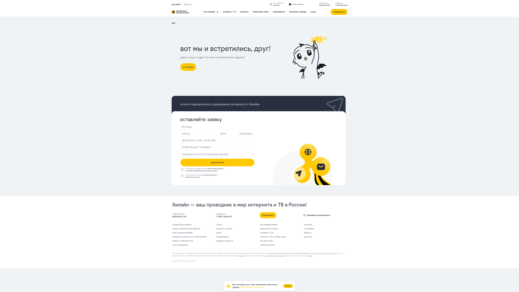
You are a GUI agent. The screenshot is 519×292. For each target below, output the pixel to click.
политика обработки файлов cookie (324, 253)
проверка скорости (224, 241)
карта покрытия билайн (182, 233)
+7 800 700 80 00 (341, 5)
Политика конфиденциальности (300, 253)
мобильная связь (261, 12)
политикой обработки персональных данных (201, 171)
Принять (288, 286)
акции (313, 12)
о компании (309, 229)
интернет (244, 12)
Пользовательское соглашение (278, 253)
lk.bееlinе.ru (241, 256)
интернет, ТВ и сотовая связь (273, 237)
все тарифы (209, 12)
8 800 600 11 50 (324, 5)
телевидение (279, 12)
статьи (219, 224)
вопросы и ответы (224, 229)
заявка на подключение (182, 241)
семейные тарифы (298, 12)
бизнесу (307, 233)
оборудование (222, 237)
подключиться (217, 162)
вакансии (308, 237)
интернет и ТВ (266, 233)
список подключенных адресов (186, 229)
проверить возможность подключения (189, 237)
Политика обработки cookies (252, 287)
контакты (308, 224)
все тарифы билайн (268, 224)
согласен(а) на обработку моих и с (204, 170)
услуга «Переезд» (180, 245)
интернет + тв (229, 12)
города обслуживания (182, 224)
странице (309, 256)
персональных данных (215, 169)
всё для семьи (266, 241)
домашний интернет (269, 229)
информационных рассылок (274, 256)
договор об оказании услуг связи (184, 261)
